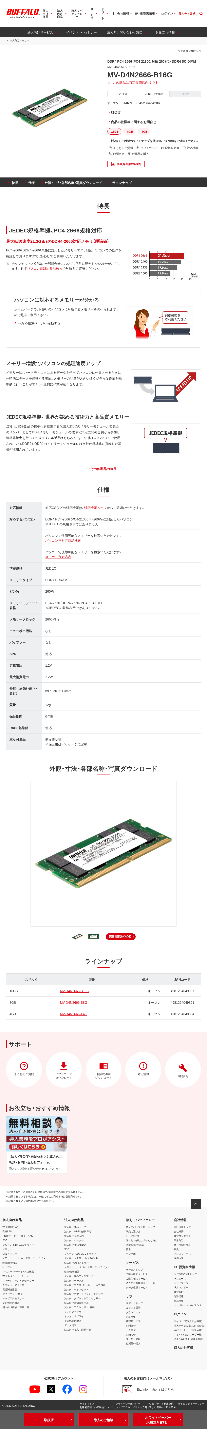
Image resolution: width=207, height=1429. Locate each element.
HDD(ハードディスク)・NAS (17, 1236)
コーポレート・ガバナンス (188, 1305)
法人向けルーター (74, 1240)
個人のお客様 (183, 1347)
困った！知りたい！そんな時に (141, 1240)
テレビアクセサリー (13, 1298)
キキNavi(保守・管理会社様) (189, 1339)
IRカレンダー (181, 1287)
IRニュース (180, 1278)
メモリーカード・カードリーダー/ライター (25, 1258)
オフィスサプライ (74, 1316)
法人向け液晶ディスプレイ (78, 1276)
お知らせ (131, 1334)
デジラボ (131, 1253)
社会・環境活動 (182, 1244)
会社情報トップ (182, 1227)
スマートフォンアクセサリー (18, 1280)
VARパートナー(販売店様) (188, 1330)
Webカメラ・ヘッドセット (16, 1276)
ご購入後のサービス (137, 1278)
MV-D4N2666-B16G (74, 990)
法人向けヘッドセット (76, 1289)
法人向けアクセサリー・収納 (79, 1307)
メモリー (7, 1249)
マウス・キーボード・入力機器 (18, 1271)
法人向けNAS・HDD (75, 1244)
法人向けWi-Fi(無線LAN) (77, 1231)
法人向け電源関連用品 (76, 1302)
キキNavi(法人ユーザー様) (188, 1334)
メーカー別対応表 (58, 556)
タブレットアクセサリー (15, 1285)
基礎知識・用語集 (135, 1244)
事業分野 (179, 1240)
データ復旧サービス (137, 1287)
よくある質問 (133, 1307)
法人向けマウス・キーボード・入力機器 (85, 1285)
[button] (121, 936)
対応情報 (131, 1316)
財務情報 (179, 1296)
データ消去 (70, 1325)
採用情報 (179, 1258)
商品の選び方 (133, 1231)
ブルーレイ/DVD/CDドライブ (18, 1244)
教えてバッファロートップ (140, 1227)
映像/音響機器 (10, 1262)
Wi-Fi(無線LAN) (10, 1227)
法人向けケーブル (74, 1280)
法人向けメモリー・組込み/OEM (81, 1258)
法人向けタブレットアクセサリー (82, 1298)
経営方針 (179, 1292)
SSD (4, 1240)
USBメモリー (9, 1253)
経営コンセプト (182, 1236)
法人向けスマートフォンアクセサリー (85, 1294)
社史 (176, 1249)
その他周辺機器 (10, 1302)
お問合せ (131, 1325)
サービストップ (134, 1269)
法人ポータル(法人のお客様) (189, 1325)
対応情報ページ (95, 507)
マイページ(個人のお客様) (188, 1321)
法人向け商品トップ (75, 1227)
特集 (128, 1249)
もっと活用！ (132, 1236)
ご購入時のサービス (137, 1274)
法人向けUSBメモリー (76, 1262)
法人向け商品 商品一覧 (77, 1329)
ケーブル (7, 1267)
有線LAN (7, 1231)
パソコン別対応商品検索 (44, 268)
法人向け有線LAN (74, 1236)
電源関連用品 (9, 1289)
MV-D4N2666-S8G (73, 1002)
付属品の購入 (133, 1343)
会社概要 (179, 1231)
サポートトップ (134, 1303)
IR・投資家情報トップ (185, 1274)
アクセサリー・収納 (12, 1294)
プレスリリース (182, 1253)
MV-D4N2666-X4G (73, 1013)
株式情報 (179, 1300)
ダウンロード (133, 1312)
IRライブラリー (182, 1283)
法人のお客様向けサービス (140, 1283)
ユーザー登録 (133, 1339)
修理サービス (133, 1321)
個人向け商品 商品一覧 (15, 1307)
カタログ (131, 1330)
